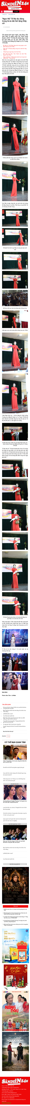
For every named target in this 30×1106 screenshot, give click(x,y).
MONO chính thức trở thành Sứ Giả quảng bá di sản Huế (15, 910)
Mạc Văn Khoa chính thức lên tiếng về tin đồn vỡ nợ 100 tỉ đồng (14, 711)
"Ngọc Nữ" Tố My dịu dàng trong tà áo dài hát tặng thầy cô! (15, 49)
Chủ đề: (4, 736)
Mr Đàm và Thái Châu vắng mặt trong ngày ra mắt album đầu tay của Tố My (15, 46)
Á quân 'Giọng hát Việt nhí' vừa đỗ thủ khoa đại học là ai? (14, 727)
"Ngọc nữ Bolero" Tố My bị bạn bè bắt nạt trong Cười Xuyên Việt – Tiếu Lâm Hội (15, 57)
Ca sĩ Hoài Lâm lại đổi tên (8, 715)
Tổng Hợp (15, 906)
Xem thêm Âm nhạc (15, 783)
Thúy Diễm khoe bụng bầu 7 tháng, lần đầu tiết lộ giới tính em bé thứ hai (14, 721)
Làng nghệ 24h (11, 14)
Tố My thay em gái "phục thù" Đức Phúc (12, 51)
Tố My (8, 736)
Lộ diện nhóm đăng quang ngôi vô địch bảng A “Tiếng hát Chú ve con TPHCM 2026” (16, 917)
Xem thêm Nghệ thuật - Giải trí (15, 824)
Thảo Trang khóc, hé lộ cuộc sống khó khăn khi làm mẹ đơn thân (15, 761)
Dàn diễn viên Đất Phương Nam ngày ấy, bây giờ (13, 767)
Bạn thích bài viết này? (8, 731)
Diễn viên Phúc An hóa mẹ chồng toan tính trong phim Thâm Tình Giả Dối (16, 925)
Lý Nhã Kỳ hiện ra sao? (8, 713)
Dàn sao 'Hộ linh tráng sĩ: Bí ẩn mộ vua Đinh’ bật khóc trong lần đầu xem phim (14, 708)
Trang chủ (4, 14)
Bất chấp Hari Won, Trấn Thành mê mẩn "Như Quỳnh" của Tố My (15, 54)
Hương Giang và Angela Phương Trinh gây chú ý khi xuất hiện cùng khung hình (15, 801)
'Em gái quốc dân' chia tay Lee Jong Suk (12, 724)
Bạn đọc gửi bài (15, 8)
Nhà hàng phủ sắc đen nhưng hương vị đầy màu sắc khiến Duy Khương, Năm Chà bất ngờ (15, 913)
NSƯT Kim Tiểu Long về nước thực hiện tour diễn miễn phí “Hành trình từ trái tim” (14, 718)
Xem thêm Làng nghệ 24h (15, 864)
